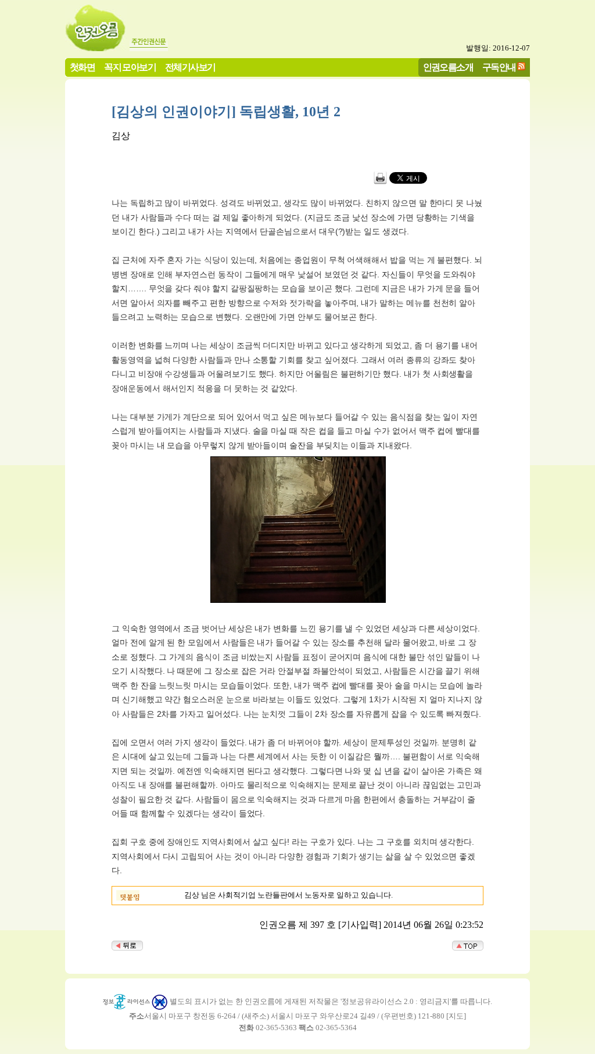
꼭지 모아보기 (130, 67)
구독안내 (499, 67)
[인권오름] (96, 48)
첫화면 (82, 67)
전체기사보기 (190, 67)
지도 (456, 1016)
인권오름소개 (448, 67)
